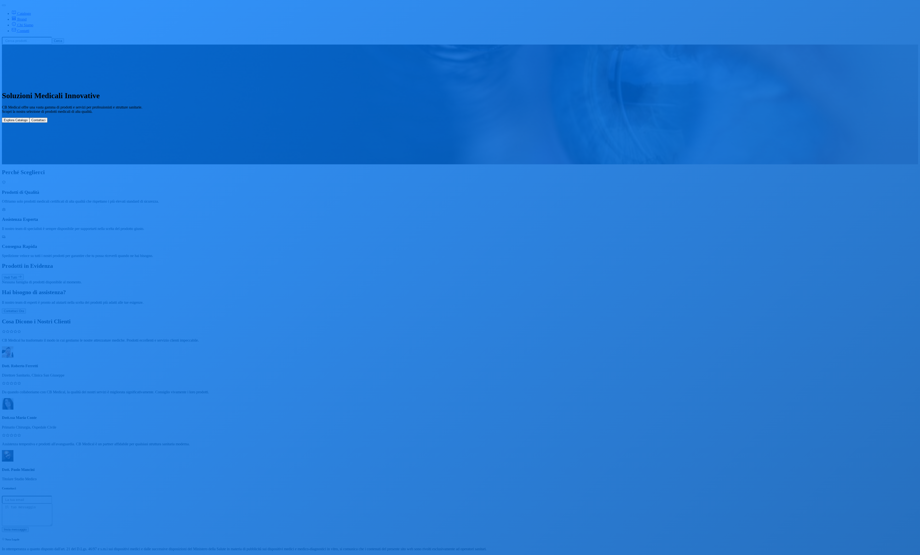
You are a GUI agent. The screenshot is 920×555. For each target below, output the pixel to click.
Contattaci (38, 120)
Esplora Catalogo (16, 120)
